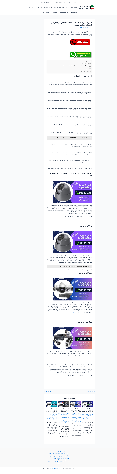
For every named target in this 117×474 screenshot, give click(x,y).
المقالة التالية (47, 391)
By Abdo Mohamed (53, 468)
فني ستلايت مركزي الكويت (52, 12)
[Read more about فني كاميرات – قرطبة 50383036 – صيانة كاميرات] (63, 404)
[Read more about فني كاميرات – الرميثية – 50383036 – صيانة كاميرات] (87, 404)
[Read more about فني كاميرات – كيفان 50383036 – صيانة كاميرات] (75, 404)
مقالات (43, 12)
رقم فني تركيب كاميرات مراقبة (70, 2)
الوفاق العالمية (85, 7)
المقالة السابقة (91, 391)
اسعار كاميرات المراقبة (84, 71)
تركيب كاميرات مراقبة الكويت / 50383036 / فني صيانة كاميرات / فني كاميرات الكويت (59, 7)
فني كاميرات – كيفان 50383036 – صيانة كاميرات (75, 410)
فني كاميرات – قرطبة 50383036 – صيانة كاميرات (64, 410)
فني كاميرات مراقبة (85, 66)
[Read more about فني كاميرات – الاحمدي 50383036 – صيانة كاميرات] (51, 404)
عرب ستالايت (78, 413)
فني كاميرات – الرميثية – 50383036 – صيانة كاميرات (87, 410)
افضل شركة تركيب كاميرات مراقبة (64, 416)
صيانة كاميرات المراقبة (76, 418)
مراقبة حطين (74, 312)
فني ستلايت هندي (73, 12)
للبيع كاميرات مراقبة (50, 419)
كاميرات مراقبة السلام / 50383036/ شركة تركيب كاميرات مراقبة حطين (76, 65)
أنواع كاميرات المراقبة (86, 63)
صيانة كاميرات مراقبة (85, 69)
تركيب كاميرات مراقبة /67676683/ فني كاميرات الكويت (50, 2)
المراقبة (68, 144)
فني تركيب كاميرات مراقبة (33, 7)
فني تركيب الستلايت (63, 12)
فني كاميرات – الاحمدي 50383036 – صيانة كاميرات (51, 410)
